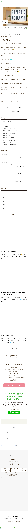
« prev (7, 107)
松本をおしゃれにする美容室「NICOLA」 (14, 518)
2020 (4, 206)
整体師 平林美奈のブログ (9, 140)
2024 (4, 197)
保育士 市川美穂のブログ (9, 133)
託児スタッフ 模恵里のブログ (10, 144)
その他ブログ (6, 126)
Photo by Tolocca (14, 515)
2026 (4, 192)
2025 (4, 195)
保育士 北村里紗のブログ (9, 128)
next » (20, 107)
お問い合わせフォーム (14, 385)
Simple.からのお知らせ (8, 124)
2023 (4, 199)
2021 (4, 204)
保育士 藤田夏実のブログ (9, 137)
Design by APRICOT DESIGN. (14, 516)
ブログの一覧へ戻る (14, 111)
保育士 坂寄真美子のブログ (10, 130)
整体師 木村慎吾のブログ (9, 142)
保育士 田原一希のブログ (14, 34)
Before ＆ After (7, 121)
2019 (4, 208)
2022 (4, 201)
